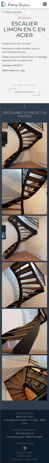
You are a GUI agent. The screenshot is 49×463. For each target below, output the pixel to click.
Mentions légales (24, 452)
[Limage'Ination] (16, 4)
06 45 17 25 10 (26, 417)
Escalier (24, 17)
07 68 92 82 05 (26, 433)
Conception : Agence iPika (24, 459)
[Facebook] (24, 448)
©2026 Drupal (24, 456)
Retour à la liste (13, 12)
